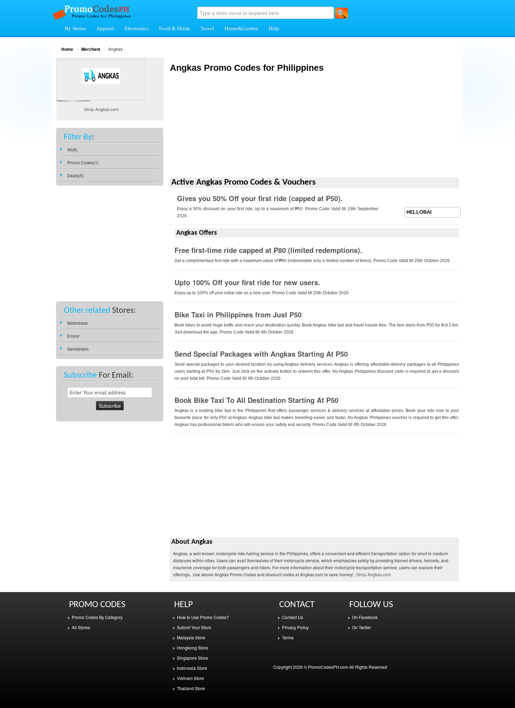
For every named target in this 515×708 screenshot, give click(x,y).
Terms (288, 637)
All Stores (81, 627)
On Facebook (365, 617)
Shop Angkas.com (373, 574)
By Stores (75, 28)
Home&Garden (241, 28)
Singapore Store (192, 658)
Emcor (73, 336)
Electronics (136, 28)
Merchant (90, 49)
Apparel (105, 28)
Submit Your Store (194, 627)
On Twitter (361, 627)
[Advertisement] (314, 128)
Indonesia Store (192, 668)
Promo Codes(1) (83, 162)
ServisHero (78, 349)
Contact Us (292, 617)
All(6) (72, 149)
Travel (207, 28)
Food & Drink (174, 28)
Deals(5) (75, 175)
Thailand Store (191, 688)
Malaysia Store (191, 637)
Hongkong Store (192, 648)
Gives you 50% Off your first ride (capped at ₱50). (260, 198)
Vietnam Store (190, 678)
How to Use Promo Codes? (203, 617)
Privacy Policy (295, 627)
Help (274, 28)
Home (67, 49)
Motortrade (77, 323)
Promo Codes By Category (97, 617)
